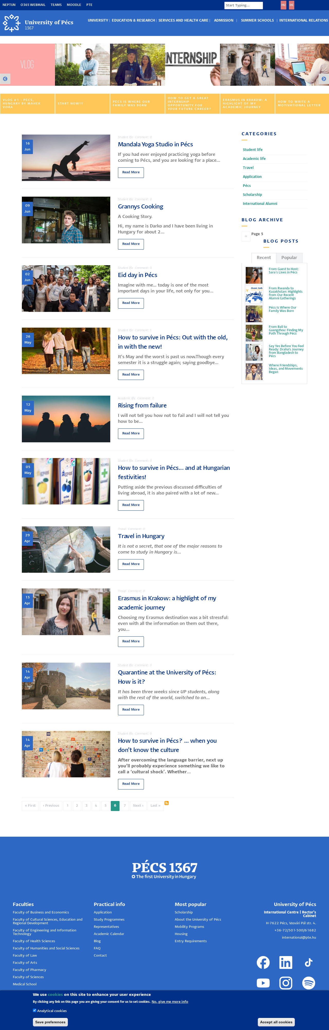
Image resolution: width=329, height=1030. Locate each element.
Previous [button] (5, 79)
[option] (27, 79)
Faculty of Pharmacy (29, 970)
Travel (122, 529)
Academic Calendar (109, 934)
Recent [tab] (264, 258)
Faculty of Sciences (28, 977)
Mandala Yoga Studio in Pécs (155, 145)
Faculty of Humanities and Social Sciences (46, 948)
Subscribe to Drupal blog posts (166, 803)
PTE (89, 5)
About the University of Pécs (198, 919)
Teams (56, 5)
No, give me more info (170, 1001)
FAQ (97, 948)
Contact (100, 955)
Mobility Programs (189, 927)
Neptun (9, 5)
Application (103, 912)
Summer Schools (257, 20)
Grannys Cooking (140, 207)
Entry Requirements (191, 941)
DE (292, 5)
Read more (131, 172)
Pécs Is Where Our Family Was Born (282, 309)
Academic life (126, 398)
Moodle (74, 5)
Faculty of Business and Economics (41, 912)
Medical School (24, 984)
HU (283, 5)
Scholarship (184, 912)
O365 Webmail (33, 5)
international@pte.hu (299, 937)
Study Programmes (109, 919)
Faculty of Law (25, 955)
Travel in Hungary (141, 536)
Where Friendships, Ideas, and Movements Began (286, 369)
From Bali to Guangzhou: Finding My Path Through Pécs (286, 330)
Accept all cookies (276, 1022)
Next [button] (324, 79)
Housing (181, 934)
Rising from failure (142, 406)
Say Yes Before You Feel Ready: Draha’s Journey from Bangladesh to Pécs (286, 351)
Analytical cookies (52, 1011)
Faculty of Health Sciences (34, 941)
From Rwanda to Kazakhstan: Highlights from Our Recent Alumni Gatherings (286, 293)
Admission (223, 20)
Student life (125, 137)
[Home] (38, 23)
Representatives (106, 927)
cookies (55, 995)
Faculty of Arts (25, 963)
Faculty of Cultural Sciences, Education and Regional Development (48, 921)
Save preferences (50, 1022)
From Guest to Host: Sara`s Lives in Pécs (284, 271)
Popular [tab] (289, 258)
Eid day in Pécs (137, 275)
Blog (97, 941)
